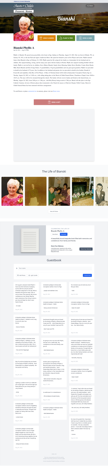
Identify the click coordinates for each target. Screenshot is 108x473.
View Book (55, 234)
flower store (56, 91)
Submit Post (87, 275)
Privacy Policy (49, 458)
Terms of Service (58, 458)
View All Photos (54, 211)
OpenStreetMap (55, 461)
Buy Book (63, 234)
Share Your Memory (86, 249)
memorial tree (33, 91)
